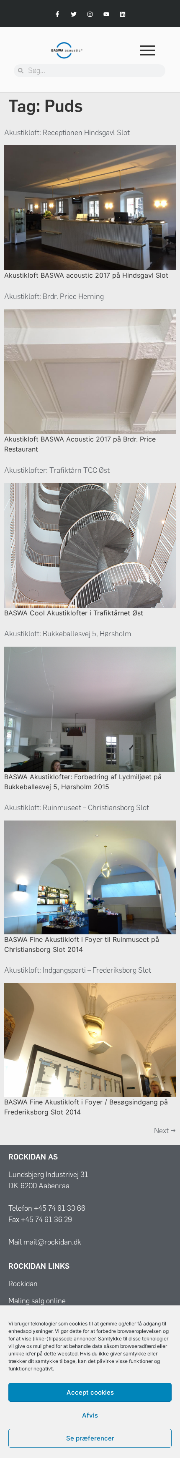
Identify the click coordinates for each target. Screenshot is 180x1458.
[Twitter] (73, 14)
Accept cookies (90, 1392)
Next (165, 1130)
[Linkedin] (123, 14)
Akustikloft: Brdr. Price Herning (54, 296)
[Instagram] (90, 14)
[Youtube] (106, 14)
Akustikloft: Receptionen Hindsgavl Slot (67, 132)
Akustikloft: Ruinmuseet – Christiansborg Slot (76, 807)
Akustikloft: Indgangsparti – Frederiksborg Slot (77, 970)
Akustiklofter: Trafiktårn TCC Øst (57, 470)
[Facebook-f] (57, 14)
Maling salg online (37, 1300)
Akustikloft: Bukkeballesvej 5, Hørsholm (67, 633)
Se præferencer (90, 1438)
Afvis (90, 1415)
